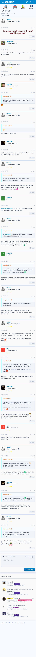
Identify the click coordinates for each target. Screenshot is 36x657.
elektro (14, 601)
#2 (34, 50)
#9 (34, 227)
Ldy (12, 585)
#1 (34, 28)
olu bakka (13, 594)
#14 (34, 395)
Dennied (9, 84)
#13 (34, 357)
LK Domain (10, 582)
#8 (34, 206)
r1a (8, 348)
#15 (34, 434)
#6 (34, 150)
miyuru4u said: (7, 175)
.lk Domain (16, 598)
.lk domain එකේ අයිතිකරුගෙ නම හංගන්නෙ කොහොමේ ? (20, 590)
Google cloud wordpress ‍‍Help (16, 606)
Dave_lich (9, 197)
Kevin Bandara (11, 600)
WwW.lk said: (6, 96)
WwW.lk (4, 13)
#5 (34, 122)
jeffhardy (13, 609)
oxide (8, 607)
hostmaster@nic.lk (6, 208)
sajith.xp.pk (10, 41)
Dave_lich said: (6, 231)
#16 (34, 456)
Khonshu (9, 584)
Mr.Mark (9, 593)
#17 (34, 490)
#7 (34, 171)
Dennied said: (6, 126)
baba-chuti (15, 616)
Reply (33, 36)
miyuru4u (9, 141)
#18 (34, 525)
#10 (34, 261)
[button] (3, 1)
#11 (34, 296)
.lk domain (10, 613)
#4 (34, 92)
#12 (34, 330)
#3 (34, 71)
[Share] (32, 28)
